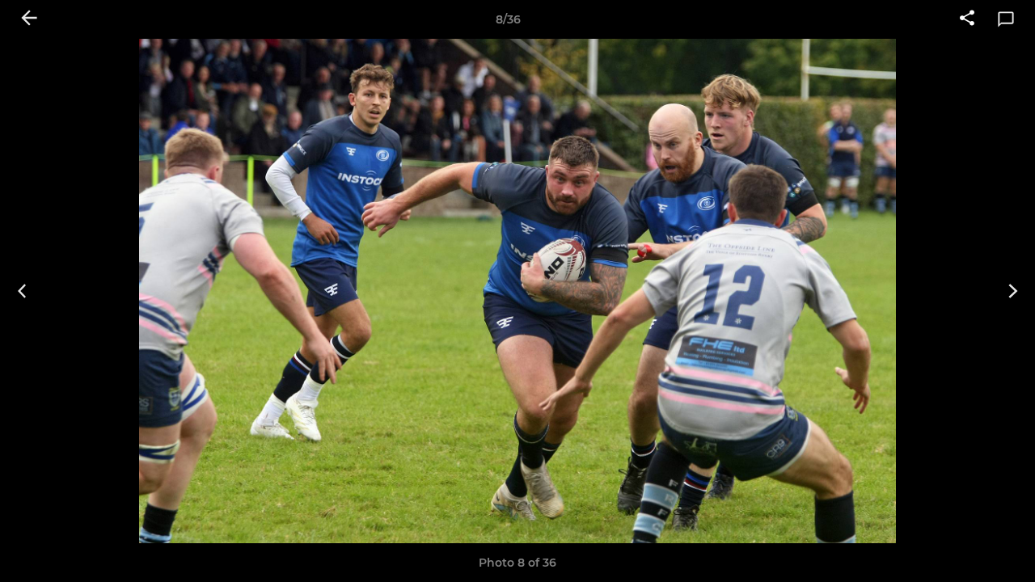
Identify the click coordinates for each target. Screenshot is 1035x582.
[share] (967, 19)
